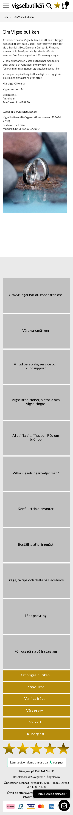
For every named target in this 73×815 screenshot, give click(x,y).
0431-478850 (44, 771)
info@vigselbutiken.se (24, 111)
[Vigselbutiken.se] (28, 6)
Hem (5, 16)
